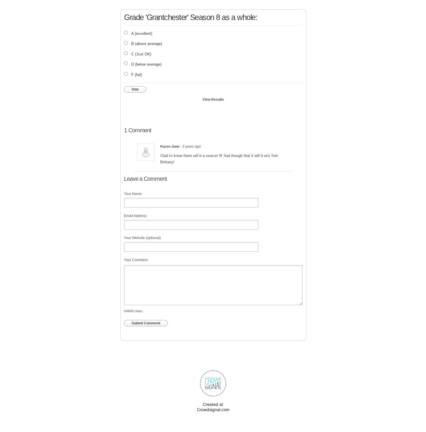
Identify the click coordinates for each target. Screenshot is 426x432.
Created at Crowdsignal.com (213, 407)
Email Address (135, 216)
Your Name (133, 194)
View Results (213, 99)
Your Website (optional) (142, 238)
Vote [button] (135, 89)
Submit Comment (146, 323)
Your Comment (136, 260)
